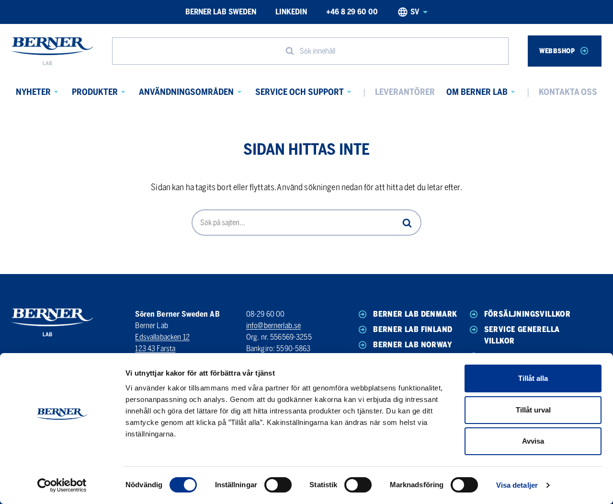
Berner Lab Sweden (220, 11)
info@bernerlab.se (273, 325)
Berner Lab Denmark (415, 314)
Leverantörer (405, 92)
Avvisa (533, 441)
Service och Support (299, 92)
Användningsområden (186, 92)
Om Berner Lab (477, 92)
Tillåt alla (533, 378)
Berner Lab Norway (412, 344)
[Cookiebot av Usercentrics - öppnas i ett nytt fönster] (62, 485)
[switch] (278, 485)
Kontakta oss (568, 92)
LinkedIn (291, 11)
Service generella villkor (522, 335)
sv (414, 11)
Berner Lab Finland (412, 329)
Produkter (95, 92)
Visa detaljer (517, 485)
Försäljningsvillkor (527, 314)
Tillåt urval (533, 410)
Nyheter (33, 92)
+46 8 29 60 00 (352, 11)
